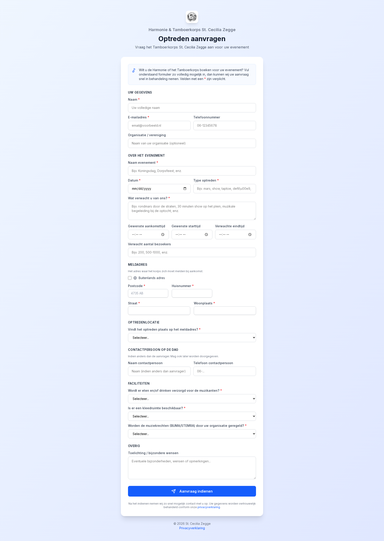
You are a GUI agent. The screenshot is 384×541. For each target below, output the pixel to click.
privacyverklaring (209, 507)
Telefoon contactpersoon (213, 363)
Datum (134, 180)
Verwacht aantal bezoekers (149, 244)
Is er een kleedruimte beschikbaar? (157, 408)
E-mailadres (138, 117)
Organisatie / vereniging (147, 135)
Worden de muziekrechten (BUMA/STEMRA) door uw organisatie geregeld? (187, 425)
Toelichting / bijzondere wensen (153, 453)
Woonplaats (204, 303)
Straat (134, 303)
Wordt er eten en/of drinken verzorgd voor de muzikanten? (175, 390)
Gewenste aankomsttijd (146, 226)
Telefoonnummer (206, 117)
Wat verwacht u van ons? (149, 198)
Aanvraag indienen (196, 491)
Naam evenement (143, 162)
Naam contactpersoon (145, 363)
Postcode (136, 286)
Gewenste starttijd (186, 226)
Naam (134, 99)
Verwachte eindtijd (229, 226)
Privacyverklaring (192, 528)
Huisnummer (183, 286)
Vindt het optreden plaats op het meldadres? (164, 329)
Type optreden (206, 180)
